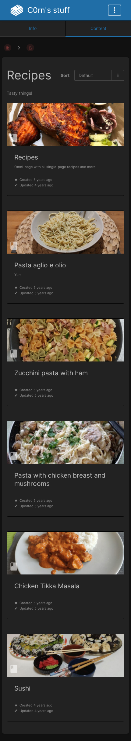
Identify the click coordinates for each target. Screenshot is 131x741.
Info (33, 28)
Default (86, 75)
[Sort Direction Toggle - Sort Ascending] (118, 75)
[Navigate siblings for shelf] (18, 47)
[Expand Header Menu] (114, 10)
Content (98, 28)
